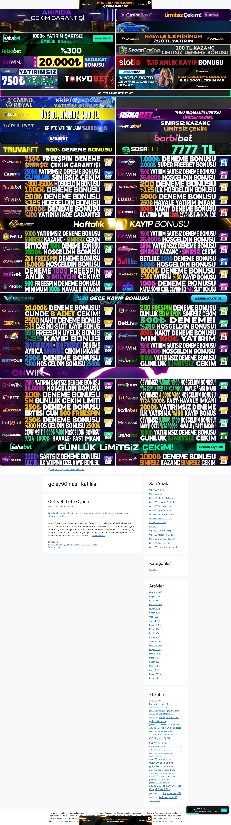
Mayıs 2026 (154, 596)
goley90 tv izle (155, 786)
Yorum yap (55, 547)
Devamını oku (98, 535)
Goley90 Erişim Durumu (160, 506)
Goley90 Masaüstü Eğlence (162, 535)
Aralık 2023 (154, 670)
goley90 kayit (154, 750)
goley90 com (153, 734)
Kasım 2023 (155, 674)
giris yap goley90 (166, 714)
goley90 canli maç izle (156, 731)
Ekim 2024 (154, 629)
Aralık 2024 (154, 621)
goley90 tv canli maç (159, 779)
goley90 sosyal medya (166, 773)
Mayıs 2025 (154, 608)
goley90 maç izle (154, 753)
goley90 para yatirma (160, 759)
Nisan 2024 (154, 653)
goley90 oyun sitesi (155, 756)
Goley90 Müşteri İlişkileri (161, 498)
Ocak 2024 (154, 666)
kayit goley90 (172, 793)
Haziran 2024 (155, 645)
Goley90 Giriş (155, 494)
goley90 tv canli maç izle (159, 783)
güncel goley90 (155, 793)
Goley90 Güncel (157, 746)
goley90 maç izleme (167, 753)
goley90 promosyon (161, 766)
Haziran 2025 (155, 604)
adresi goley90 (57, 545)
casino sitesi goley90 (158, 707)
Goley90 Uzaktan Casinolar (162, 502)
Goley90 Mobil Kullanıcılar (161, 514)
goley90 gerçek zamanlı (165, 734)
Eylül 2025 (154, 600)
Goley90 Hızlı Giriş (158, 522)
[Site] (57, 162)
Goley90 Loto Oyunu (68, 501)
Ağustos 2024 (156, 637)
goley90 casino (168, 731)
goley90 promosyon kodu (162, 770)
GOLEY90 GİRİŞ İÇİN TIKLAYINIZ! (115, 93)
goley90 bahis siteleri (158, 725)
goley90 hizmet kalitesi (173, 747)
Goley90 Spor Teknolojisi (161, 510)
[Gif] (115, 224)
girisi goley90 (153, 714)
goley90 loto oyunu (72, 545)
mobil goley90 (153, 798)
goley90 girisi (160, 738)
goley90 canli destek (171, 728)
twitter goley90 (168, 797)
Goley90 (54, 542)
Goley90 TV (170, 776)
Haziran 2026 (155, 592)
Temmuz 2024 (156, 641)
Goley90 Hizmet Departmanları (164, 547)
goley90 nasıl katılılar (88, 545)
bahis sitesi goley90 (159, 704)
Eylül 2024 (154, 633)
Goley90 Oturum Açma (160, 531)
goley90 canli (154, 728)
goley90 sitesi (153, 773)
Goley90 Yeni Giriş (160, 789)
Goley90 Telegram (156, 776)
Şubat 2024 (155, 662)
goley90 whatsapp (171, 786)
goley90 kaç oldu (166, 750)
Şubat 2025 (154, 613)
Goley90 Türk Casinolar (160, 543)
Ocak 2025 (154, 617)
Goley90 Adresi (156, 490)
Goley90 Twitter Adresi (160, 518)
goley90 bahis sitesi (174, 725)
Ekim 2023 (154, 678)
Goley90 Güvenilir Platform (162, 539)
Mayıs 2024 (154, 649)
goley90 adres (153, 718)
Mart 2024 (154, 658)
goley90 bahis (157, 721)
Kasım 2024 (155, 625)
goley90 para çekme (161, 762)
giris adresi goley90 (157, 711)
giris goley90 (173, 710)
